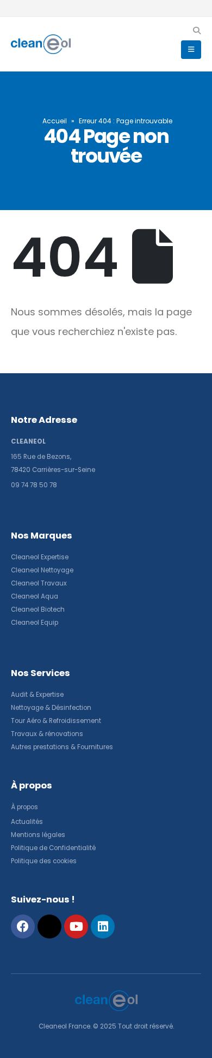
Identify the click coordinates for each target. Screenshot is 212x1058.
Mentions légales (38, 834)
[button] (196, 30)
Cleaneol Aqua (34, 596)
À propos (25, 807)
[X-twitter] (49, 926)
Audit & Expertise (37, 694)
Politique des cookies (44, 861)
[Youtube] (76, 926)
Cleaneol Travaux (39, 583)
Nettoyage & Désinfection (51, 707)
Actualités (28, 821)
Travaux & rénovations (47, 734)
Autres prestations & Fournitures (62, 747)
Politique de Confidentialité (53, 848)
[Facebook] (23, 926)
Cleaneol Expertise (39, 557)
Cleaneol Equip (34, 622)
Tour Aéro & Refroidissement (56, 720)
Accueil (54, 120)
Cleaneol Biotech (38, 609)
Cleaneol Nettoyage (42, 570)
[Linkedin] (103, 926)
